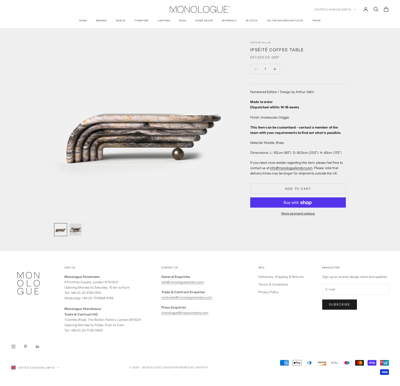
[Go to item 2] (75, 229)
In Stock (252, 20)
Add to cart (298, 188)
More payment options (298, 214)
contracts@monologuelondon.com (186, 297)
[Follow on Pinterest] (25, 346)
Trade (316, 20)
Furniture (141, 20)
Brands (101, 20)
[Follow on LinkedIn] (37, 346)
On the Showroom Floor (285, 20)
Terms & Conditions (273, 284)
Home (83, 20)
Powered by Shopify (191, 367)
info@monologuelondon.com (291, 168)
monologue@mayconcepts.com (185, 313)
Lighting (164, 20)
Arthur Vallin (260, 42)
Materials (229, 20)
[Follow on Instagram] (13, 346)
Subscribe (339, 304)
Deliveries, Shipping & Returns (281, 277)
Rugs (182, 20)
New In (120, 20)
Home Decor (204, 20)
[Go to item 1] (60, 229)
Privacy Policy (268, 292)
